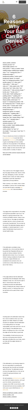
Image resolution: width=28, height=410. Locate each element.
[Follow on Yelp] (17, 408)
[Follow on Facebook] (11, 408)
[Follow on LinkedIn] (15, 408)
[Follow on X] (13, 408)
